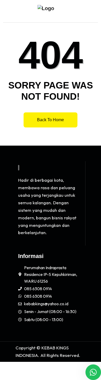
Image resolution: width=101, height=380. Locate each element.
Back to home (50, 120)
